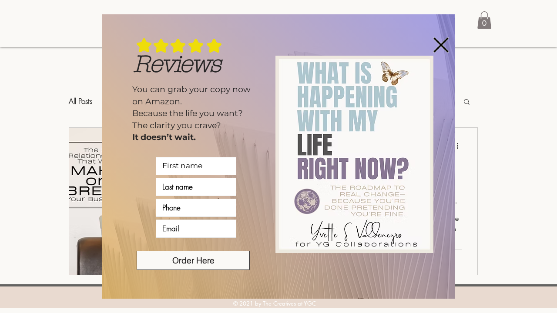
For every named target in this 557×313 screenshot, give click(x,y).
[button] (441, 45)
